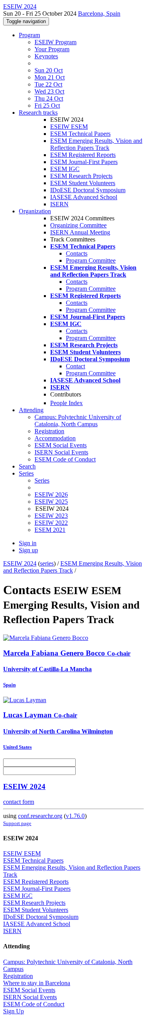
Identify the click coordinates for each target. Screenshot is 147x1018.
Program (29, 35)
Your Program (51, 49)
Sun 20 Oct (48, 70)
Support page (17, 823)
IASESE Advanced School (83, 197)
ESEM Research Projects (81, 176)
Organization (35, 211)
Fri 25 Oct (47, 105)
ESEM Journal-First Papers (84, 162)
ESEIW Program (55, 42)
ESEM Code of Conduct (65, 459)
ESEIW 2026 (51, 494)
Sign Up (13, 1011)
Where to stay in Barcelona (36, 983)
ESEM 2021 (49, 529)
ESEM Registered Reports (83, 154)
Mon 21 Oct (49, 77)
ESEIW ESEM (69, 126)
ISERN (59, 204)
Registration (49, 431)
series (47, 563)
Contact (75, 366)
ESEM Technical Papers (80, 133)
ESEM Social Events (60, 445)
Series (41, 480)
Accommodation (55, 438)
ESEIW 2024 (19, 563)
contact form (18, 801)
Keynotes (46, 56)
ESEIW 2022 (51, 522)
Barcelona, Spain (99, 13)
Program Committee (91, 260)
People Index (66, 403)
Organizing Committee (78, 225)
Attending (31, 410)
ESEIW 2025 (51, 501)
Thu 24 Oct (48, 98)
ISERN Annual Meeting (80, 232)
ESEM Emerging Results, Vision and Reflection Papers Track (96, 144)
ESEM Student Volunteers (82, 183)
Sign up (28, 550)
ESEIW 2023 (51, 515)
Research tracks (38, 112)
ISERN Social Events (61, 452)
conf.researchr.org (40, 816)
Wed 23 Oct (49, 91)
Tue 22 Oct (48, 84)
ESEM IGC (65, 169)
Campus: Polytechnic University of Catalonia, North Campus (77, 420)
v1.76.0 (75, 816)
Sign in (27, 543)
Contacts (76, 253)
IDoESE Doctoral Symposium (87, 190)
